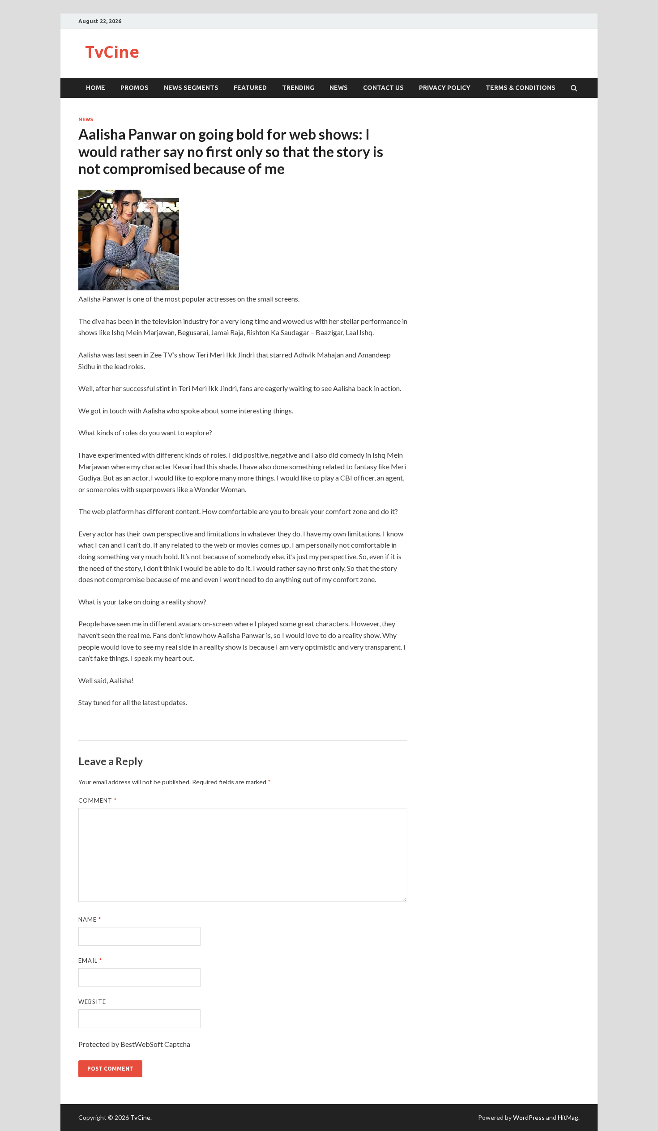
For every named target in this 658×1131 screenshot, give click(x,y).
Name (89, 919)
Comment (97, 800)
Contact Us (383, 87)
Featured (250, 87)
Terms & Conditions (520, 87)
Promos (134, 87)
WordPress (529, 1117)
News (338, 87)
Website (92, 1001)
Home (95, 87)
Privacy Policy (444, 87)
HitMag (568, 1117)
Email (90, 960)
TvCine (112, 52)
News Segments (191, 87)
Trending (298, 87)
